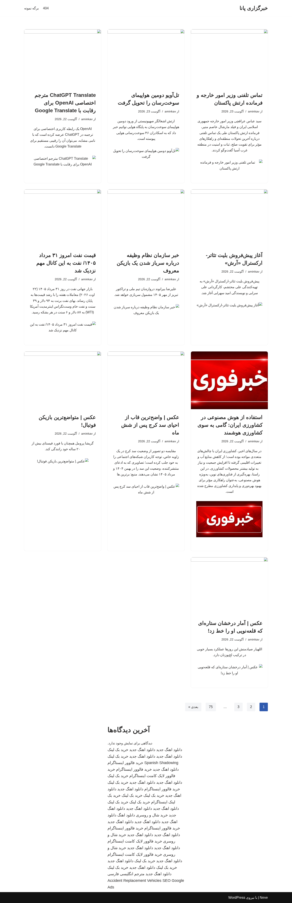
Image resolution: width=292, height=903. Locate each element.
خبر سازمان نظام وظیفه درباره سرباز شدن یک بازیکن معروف (148, 262)
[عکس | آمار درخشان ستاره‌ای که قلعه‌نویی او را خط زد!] (229, 586)
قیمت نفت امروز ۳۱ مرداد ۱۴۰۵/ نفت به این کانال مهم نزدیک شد (66, 262)
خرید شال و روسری (152, 815)
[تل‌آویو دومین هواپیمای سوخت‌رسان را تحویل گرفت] (146, 58)
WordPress (236, 897)
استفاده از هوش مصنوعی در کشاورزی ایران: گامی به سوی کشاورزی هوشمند (230, 424)
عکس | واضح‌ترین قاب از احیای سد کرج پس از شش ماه (150, 424)
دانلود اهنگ (126, 815)
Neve (264, 897)
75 (211, 707)
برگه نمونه (31, 8)
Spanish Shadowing (161, 763)
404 (46, 8)
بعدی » (193, 707)
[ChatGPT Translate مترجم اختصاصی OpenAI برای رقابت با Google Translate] (62, 58)
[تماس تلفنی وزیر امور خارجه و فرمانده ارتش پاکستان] (229, 58)
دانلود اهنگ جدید (169, 750)
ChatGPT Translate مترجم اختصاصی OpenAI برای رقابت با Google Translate (65, 102)
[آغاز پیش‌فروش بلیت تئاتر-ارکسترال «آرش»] (229, 218)
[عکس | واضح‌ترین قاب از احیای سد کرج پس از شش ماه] (146, 380)
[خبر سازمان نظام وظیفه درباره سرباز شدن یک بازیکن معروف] (146, 218)
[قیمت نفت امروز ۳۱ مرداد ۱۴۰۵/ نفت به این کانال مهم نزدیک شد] (62, 218)
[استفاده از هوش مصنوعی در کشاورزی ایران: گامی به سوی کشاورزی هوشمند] (229, 380)
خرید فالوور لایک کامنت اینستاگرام (135, 841)
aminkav (253, 111)
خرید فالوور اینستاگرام (125, 763)
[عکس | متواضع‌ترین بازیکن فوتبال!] (62, 380)
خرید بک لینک (118, 750)
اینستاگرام (159, 802)
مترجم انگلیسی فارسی (126, 874)
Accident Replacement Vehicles (134, 880)
